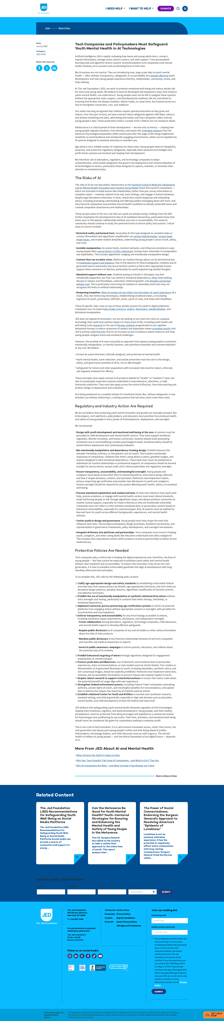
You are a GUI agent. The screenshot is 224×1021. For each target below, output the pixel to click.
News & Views (64, 28)
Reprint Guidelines (126, 918)
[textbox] (142, 891)
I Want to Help (140, 8)
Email (101, 886)
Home (47, 28)
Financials (110, 914)
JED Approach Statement (129, 925)
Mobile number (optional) (163, 927)
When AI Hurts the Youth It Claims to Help (98, 755)
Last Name (72, 886)
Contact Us (110, 910)
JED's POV (41, 54)
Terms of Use (123, 910)
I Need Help (114, 8)
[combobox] (142, 891)
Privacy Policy (123, 914)
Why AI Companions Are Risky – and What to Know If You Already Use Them (115, 765)
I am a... (131, 886)
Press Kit (109, 921)
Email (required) (159, 915)
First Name (42, 886)
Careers (108, 918)
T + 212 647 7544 (75, 919)
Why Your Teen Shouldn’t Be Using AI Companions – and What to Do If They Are (117, 760)
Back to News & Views (166, 776)
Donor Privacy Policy (127, 921)
